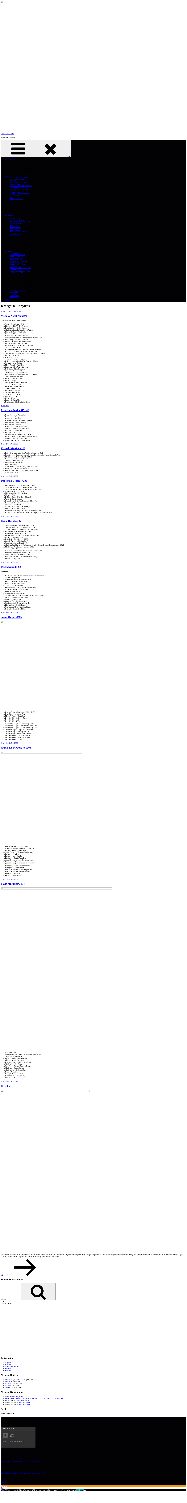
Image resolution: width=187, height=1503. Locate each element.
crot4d (7, 1397)
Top (2, 1488)
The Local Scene (16, 223)
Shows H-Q (9, 215)
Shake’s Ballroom (16, 256)
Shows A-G (9, 176)
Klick (3, 1467)
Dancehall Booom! (17, 187)
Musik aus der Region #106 (16, 747)
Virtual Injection (16, 273)
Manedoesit (14, 225)
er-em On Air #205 (11, 617)
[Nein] (85, 1490)
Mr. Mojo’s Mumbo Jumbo (19, 232)
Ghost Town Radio (7, 134)
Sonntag (8, 1383)
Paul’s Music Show (16, 235)
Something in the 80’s (17, 258)
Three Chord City (16, 263)
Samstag (8, 1387)
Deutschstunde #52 (22, 1400)
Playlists (8, 1368)
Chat (7, 301)
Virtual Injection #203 (13, 448)
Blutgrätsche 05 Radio (18, 182)
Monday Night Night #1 (14, 315)
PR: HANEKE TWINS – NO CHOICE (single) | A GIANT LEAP (28, 1398)
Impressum (14, 297)
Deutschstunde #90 (11, 566)
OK (78, 1490)
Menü (68, 156)
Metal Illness (15, 227)
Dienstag (5, 1086)
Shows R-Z (9, 251)
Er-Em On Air (14, 195)
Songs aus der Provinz (18, 260)
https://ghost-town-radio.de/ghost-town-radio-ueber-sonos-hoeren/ (23, 1473)
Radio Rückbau (15, 253)
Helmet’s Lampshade (17, 220)
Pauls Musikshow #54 (13, 883)
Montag (7, 1381)
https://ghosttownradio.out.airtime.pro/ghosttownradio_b (20, 1461)
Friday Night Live (16, 199)
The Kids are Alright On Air (20, 222)
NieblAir (13, 233)
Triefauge (13, 266)
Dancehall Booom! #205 (14, 480)
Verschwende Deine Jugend (20, 271)
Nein (81, 1490)
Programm (8, 1370)
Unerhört (13, 269)
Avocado (13, 181)
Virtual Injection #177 (19, 1397)
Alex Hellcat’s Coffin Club (20, 179)
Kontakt (13, 294)
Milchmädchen (15, 230)
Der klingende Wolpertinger (21, 186)
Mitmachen (14, 292)
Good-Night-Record (12, 1366)
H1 (10, 217)
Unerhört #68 (58, 1398)
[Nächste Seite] (25, 1275)
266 (7, 1275)
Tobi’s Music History (17, 264)
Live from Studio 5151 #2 (15, 410)
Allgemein (8, 1363)
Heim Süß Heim (15, 219)
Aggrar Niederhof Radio (19, 178)
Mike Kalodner (15, 228)
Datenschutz (14, 296)
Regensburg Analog (17, 255)
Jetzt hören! (10, 159)
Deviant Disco (15, 192)
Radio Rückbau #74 (12, 520)
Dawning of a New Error (19, 189)
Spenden (8, 299)
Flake (12, 197)
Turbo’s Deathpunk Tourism (20, 268)
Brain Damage (15, 184)
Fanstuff (8, 1364)
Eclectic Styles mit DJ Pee (20, 194)
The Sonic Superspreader (19, 261)
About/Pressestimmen (18, 291)
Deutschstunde (15, 191)
